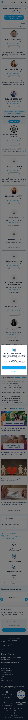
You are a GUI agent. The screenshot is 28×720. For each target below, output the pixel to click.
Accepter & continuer (14, 367)
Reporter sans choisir (6, 346)
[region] (14, 360)
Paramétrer (14, 371)
